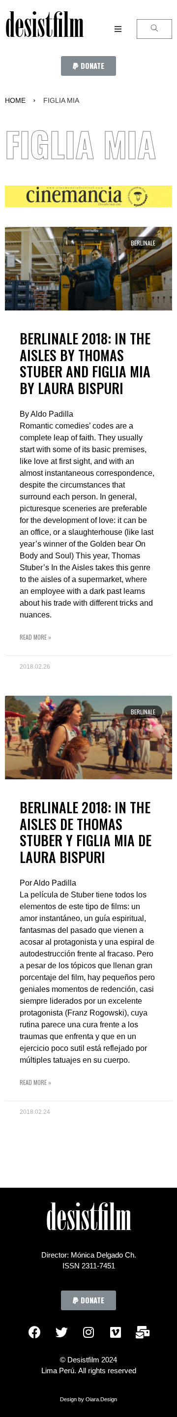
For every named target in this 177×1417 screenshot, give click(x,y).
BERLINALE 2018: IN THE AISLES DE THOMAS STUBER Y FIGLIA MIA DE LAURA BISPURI (85, 832)
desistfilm (44, 29)
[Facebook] (34, 1332)
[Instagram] (88, 1332)
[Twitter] (61, 1332)
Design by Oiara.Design (88, 1399)
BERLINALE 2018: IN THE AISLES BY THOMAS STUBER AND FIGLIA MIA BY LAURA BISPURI (85, 363)
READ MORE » (35, 637)
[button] (88, 66)
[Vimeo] (115, 1332)
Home (15, 100)
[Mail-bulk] (142, 1332)
